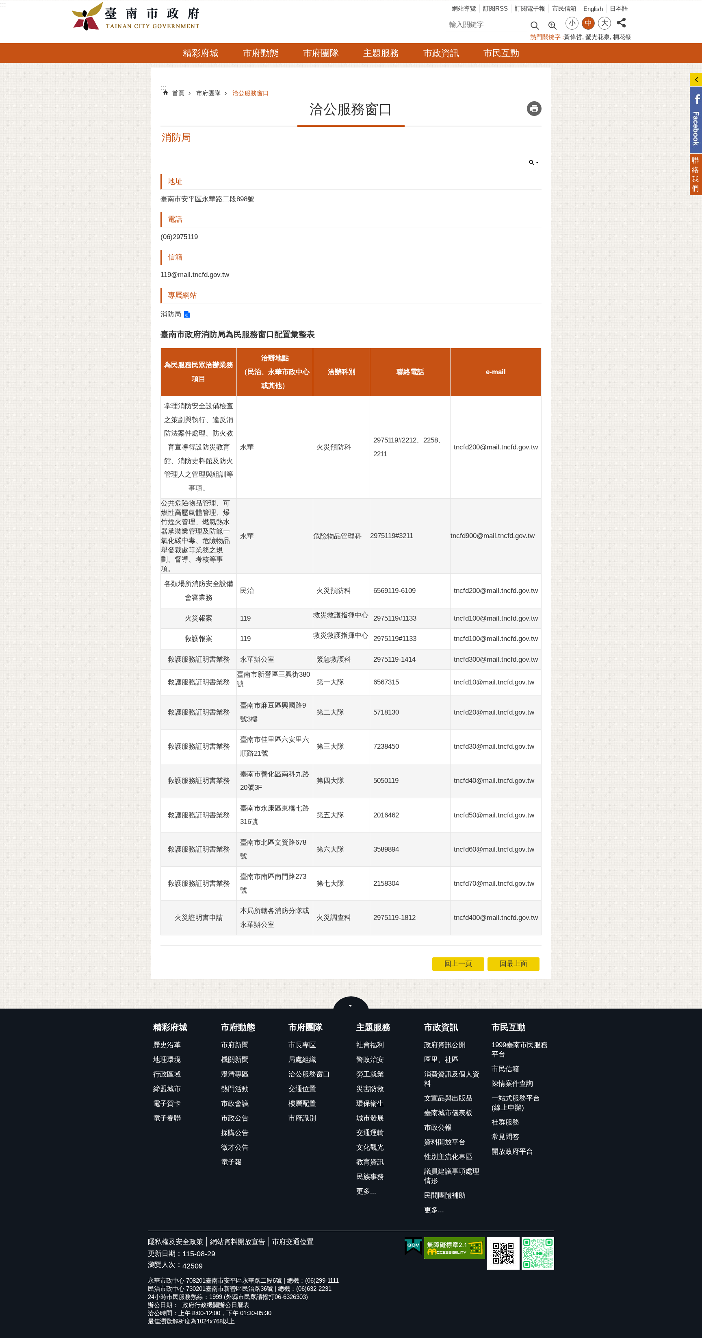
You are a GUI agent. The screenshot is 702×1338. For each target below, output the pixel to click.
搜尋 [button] (534, 25)
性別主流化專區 (448, 1157)
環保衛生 (370, 1103)
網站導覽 (464, 8)
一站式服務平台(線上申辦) (516, 1102)
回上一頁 (458, 964)
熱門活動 (235, 1089)
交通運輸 (370, 1133)
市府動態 (261, 53)
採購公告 (235, 1133)
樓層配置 (302, 1103)
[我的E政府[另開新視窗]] (413, 1246)
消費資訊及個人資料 (451, 1078)
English (593, 8)
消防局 (170, 314)
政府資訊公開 (445, 1045)
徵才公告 (235, 1147)
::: (3, 4)
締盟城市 (167, 1089)
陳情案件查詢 (512, 1083)
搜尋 (453, 23)
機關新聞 (235, 1059)
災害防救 (370, 1089)
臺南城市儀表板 (448, 1113)
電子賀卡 (167, 1103)
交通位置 (302, 1089)
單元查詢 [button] (534, 162)
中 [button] (588, 23)
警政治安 (370, 1059)
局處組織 (302, 1059)
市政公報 (438, 1127)
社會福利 (370, 1045)
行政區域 (167, 1074)
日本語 (619, 8)
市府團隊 (321, 53)
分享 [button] (621, 18)
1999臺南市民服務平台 (520, 1049)
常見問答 (505, 1137)
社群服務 (505, 1122)
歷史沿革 (167, 1045)
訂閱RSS (495, 8)
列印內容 (534, 108)
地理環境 (167, 1059)
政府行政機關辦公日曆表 (215, 1304)
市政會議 (235, 1103)
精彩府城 (201, 53)
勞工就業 (370, 1074)
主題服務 (381, 53)
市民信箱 (564, 8)
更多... (366, 1191)
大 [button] (604, 23)
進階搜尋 (552, 25)
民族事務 (370, 1177)
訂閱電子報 (530, 8)
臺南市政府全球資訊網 (138, 16)
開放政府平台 (512, 1151)
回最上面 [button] (513, 964)
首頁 (178, 92)
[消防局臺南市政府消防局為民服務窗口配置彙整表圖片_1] (503, 1253)
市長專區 (302, 1045)
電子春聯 (167, 1118)
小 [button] (572, 23)
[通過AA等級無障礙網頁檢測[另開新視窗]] (454, 1248)
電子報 (231, 1162)
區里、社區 (441, 1059)
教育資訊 (370, 1162)
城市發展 (370, 1118)
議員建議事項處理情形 (451, 1176)
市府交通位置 (293, 1242)
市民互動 (501, 53)
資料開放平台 (445, 1142)
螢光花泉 (597, 36)
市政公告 (235, 1118)
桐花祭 (622, 36)
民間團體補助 (445, 1195)
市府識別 (302, 1118)
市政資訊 (441, 53)
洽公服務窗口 (250, 92)
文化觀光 (370, 1147)
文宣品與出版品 (448, 1098)
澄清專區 (235, 1074)
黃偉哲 (573, 36)
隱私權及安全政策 (175, 1242)
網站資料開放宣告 (237, 1242)
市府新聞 (235, 1045)
